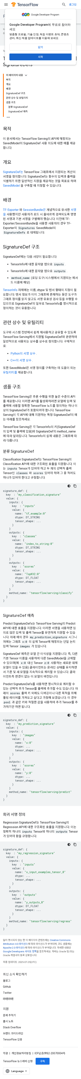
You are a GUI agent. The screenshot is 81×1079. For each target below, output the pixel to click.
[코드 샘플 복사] (75, 486)
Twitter (7, 992)
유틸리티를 (10, 372)
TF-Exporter (11, 210)
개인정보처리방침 (21, 1053)
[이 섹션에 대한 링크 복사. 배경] (15, 200)
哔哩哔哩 (8, 998)
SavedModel (11, 185)
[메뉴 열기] (6, 4)
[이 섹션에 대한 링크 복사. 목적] (15, 129)
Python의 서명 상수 (23, 353)
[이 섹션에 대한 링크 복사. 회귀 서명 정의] (29, 815)
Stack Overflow (12, 1027)
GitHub (7, 986)
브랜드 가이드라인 (13, 1033)
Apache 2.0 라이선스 (14, 947)
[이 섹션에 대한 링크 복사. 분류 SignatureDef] (38, 451)
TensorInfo (10, 290)
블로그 (6, 980)
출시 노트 (8, 1021)
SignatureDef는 (13, 172)
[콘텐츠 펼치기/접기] (26, 75)
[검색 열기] (64, 4)
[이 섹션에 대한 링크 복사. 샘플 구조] (24, 387)
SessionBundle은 (34, 210)
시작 (40, 57)
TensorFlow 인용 (12, 1039)
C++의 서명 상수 (21, 360)
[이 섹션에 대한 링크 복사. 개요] (15, 162)
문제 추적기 (9, 1015)
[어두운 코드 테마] (69, 486)
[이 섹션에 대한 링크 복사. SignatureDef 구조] (43, 247)
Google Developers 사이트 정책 (20, 951)
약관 (5, 1053)
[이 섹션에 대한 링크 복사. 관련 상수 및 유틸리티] (47, 323)
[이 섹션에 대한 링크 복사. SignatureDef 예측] (38, 616)
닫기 (40, 47)
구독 (42, 1061)
